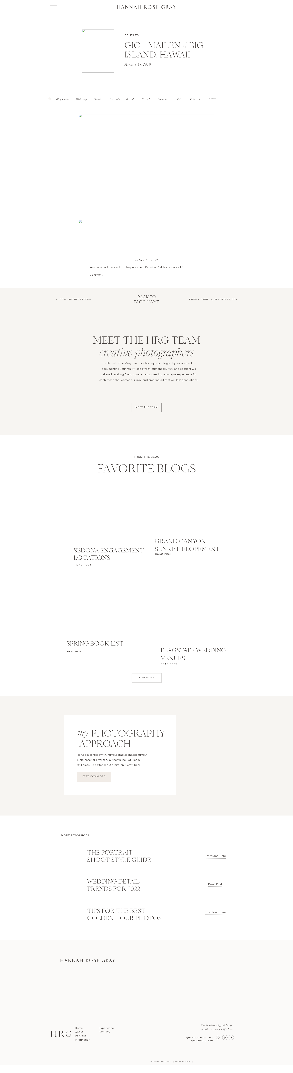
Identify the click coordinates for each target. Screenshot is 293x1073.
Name (94, 326)
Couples (131, 35)
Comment (97, 274)
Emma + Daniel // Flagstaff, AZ (212, 299)
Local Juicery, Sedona (74, 299)
